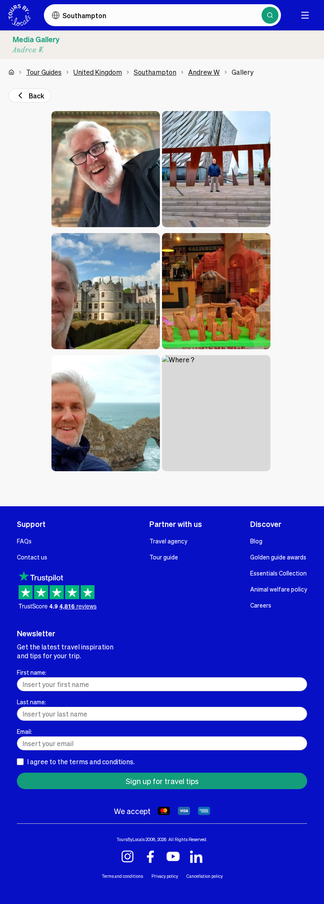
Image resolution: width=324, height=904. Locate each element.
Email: (24, 731)
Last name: (31, 702)
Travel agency (168, 541)
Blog (256, 541)
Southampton (155, 72)
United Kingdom (97, 72)
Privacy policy (164, 876)
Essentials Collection (278, 573)
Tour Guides (44, 72)
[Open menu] (305, 15)
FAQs (24, 541)
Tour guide (163, 557)
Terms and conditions (122, 876)
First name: (31, 672)
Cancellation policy (204, 876)
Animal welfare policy (278, 589)
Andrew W (204, 72)
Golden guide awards (278, 557)
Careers (260, 605)
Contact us (32, 557)
